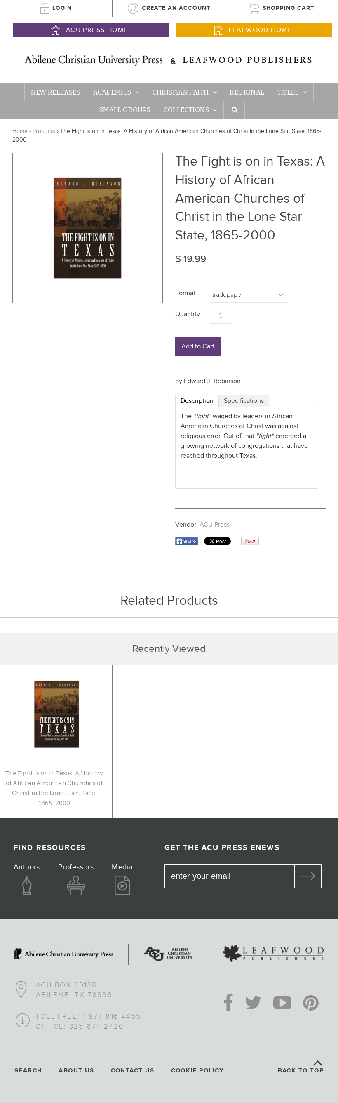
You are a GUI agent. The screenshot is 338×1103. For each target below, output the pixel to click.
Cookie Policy (197, 1071)
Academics (112, 92)
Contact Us (133, 1071)
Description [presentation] (197, 401)
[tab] (197, 401)
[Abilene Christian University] (168, 954)
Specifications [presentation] (244, 401)
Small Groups (125, 110)
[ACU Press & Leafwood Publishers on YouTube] (282, 1004)
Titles (288, 92)
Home (20, 131)
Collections (186, 110)
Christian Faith (181, 92)
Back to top (301, 1071)
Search (28, 1071)
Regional (247, 92)
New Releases (55, 92)
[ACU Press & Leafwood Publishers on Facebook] (228, 1004)
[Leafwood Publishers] (273, 954)
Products (44, 131)
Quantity (187, 314)
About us (76, 1071)
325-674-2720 (96, 1027)
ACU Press (215, 525)
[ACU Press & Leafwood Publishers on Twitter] (253, 1004)
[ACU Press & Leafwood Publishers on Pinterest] (311, 1004)
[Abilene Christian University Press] (64, 954)
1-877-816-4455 (111, 1017)
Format (185, 293)
